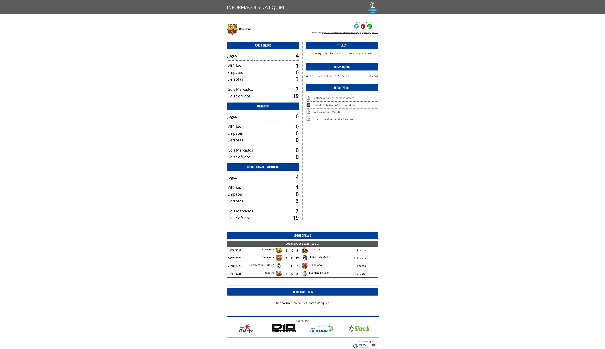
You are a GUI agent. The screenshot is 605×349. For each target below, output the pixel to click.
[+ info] (373, 76)
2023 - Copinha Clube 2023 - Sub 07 (329, 76)
